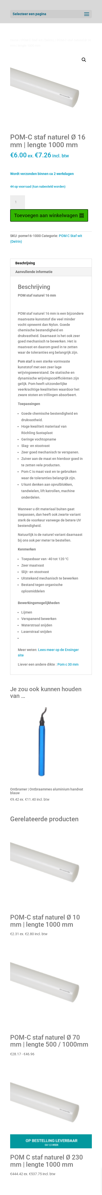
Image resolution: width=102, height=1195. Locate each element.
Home (14, 40)
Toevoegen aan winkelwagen (46, 215)
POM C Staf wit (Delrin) (37, 40)
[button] (83, 59)
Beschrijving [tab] (25, 263)
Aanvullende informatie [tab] (33, 272)
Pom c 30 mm (67, 664)
